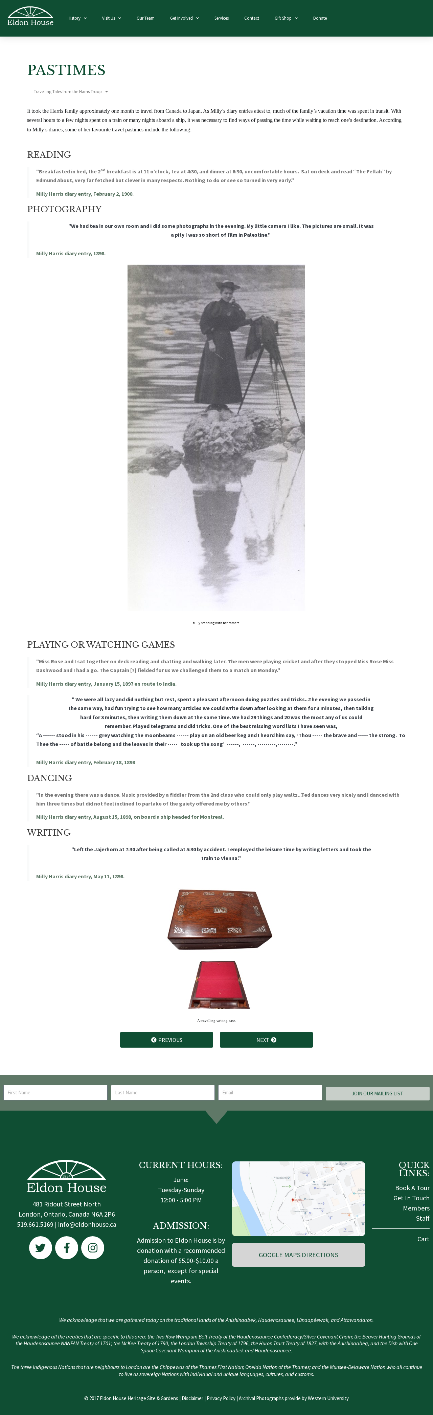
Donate (320, 18)
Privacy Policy (221, 1398)
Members (416, 1208)
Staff (423, 1218)
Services (221, 18)
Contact (251, 18)
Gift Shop (283, 18)
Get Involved (181, 18)
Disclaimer (192, 1398)
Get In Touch (411, 1198)
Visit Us (108, 18)
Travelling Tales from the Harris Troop (68, 91)
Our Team (146, 18)
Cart (423, 1239)
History (74, 18)
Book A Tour (412, 1187)
